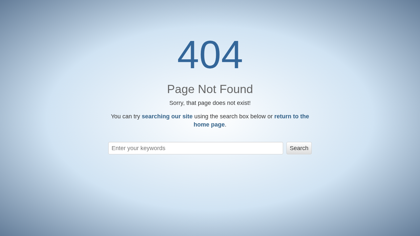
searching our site (167, 116)
